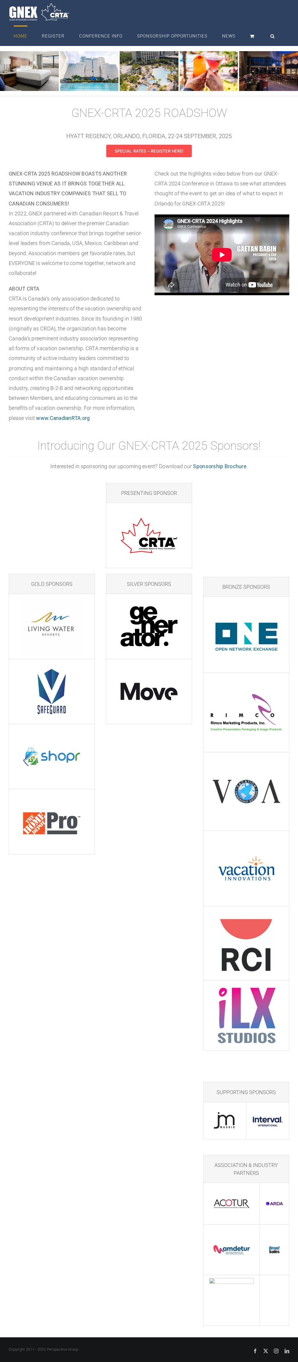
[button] (272, 36)
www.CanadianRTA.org (63, 418)
